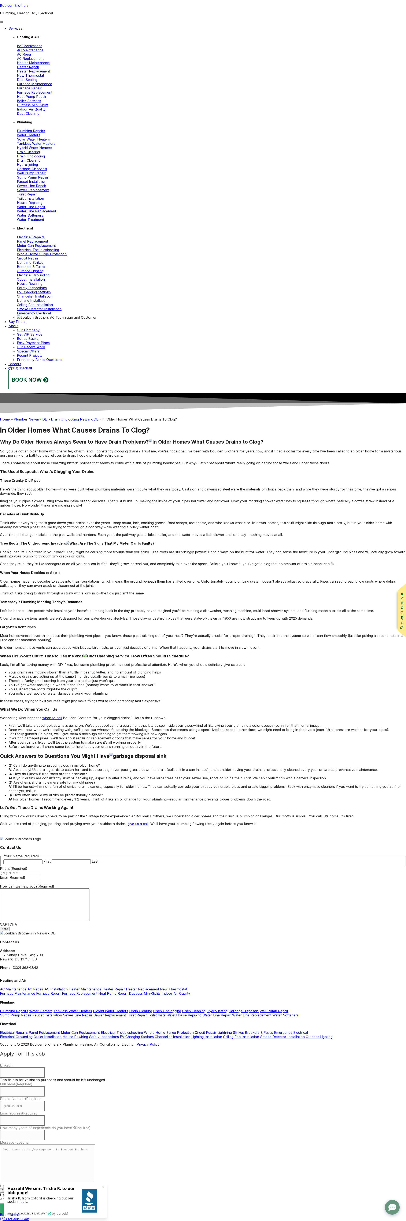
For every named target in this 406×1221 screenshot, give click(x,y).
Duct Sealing (27, 80)
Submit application (19, 1209)
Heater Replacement (33, 71)
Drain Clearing (28, 152)
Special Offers (28, 351)
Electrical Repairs (31, 237)
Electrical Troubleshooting (38, 250)
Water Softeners (30, 215)
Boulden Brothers (14, 5)
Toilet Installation (30, 198)
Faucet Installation (31, 181)
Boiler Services (29, 101)
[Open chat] (392, 1207)
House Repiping (29, 203)
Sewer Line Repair (31, 186)
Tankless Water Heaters (36, 143)
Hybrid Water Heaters (34, 148)
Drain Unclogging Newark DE (74, 419)
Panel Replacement (32, 241)
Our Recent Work (31, 347)
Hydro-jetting (27, 165)
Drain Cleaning (28, 160)
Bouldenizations (29, 46)
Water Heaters (28, 135)
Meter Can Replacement (36, 245)
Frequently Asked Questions (39, 360)
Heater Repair (28, 67)
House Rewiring (29, 283)
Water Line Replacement (36, 211)
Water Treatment (30, 219)
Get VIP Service (29, 334)
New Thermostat (30, 75)
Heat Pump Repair (32, 96)
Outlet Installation (31, 279)
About (13, 326)
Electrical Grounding (33, 275)
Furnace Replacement (34, 92)
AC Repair (25, 54)
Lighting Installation (32, 300)
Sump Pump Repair (32, 177)
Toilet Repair (27, 194)
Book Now (27, 380)
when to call (52, 718)
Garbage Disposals (32, 169)
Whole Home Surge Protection (42, 254)
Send (5, 928)
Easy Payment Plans (33, 343)
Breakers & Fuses (31, 267)
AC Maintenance (30, 50)
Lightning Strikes (30, 262)
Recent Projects (29, 355)
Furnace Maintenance (34, 84)
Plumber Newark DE (30, 419)
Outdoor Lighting (30, 271)
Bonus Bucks (27, 338)
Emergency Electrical (34, 313)
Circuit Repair (27, 258)
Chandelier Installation (34, 296)
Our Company (28, 330)
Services (15, 28)
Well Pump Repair (31, 173)
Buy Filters (17, 322)
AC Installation (56, 989)
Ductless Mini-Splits (32, 105)
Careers (14, 364)
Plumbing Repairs (31, 131)
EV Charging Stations (34, 292)
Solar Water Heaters (33, 139)
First (47, 861)
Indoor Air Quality (31, 109)
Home (5, 419)
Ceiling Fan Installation (35, 305)
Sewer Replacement (33, 190)
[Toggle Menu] (1, 22)
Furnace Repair (29, 88)
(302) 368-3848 (21, 368)
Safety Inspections (32, 288)
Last (95, 861)
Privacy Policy (148, 1044)
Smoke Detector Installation (39, 309)
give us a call (138, 824)
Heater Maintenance (33, 63)
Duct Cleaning (28, 113)
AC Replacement (30, 58)
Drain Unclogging (31, 156)
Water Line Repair (31, 207)
